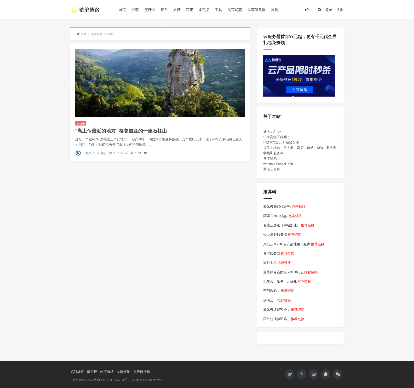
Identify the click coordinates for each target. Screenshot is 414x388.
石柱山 (80, 123)
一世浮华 (88, 153)
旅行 (176, 9)
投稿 (274, 9)
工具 (218, 9)
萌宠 (189, 9)
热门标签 (77, 372)
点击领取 (298, 206)
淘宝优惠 (235, 9)
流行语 (149, 9)
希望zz (97, 380)
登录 (328, 9)
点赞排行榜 (141, 372)
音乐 (164, 9)
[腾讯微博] (301, 374)
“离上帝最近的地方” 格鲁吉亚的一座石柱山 (121, 131)
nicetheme (155, 380)
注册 (340, 9)
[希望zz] (91, 9)
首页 (122, 9)
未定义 (204, 9)
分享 (135, 9)
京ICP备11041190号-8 (116, 380)
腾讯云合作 (271, 169)
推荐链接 (307, 225)
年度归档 (107, 372)
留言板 (92, 372)
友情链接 (123, 372)
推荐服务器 (256, 9)
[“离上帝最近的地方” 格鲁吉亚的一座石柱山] (160, 83)
